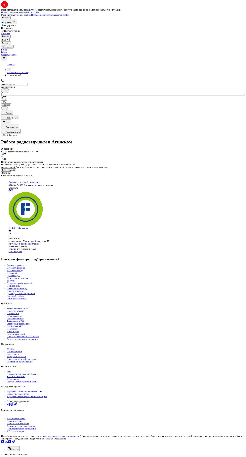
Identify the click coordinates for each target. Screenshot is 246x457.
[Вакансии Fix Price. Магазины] (126, 209)
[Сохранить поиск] (4, 98)
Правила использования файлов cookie (50, 15)
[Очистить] (5, 90)
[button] (4, 49)
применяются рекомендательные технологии (57, 436)
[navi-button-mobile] (4, 58)
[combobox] (14, 84)
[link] (6, 43)
